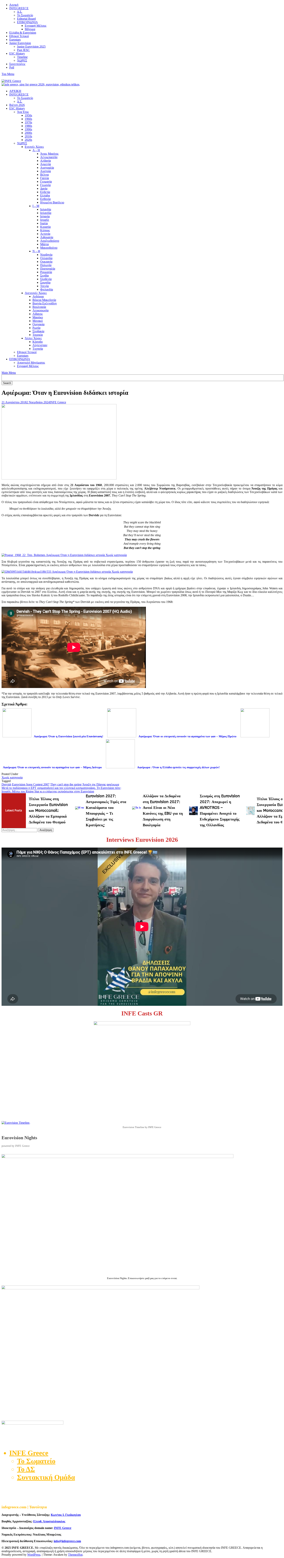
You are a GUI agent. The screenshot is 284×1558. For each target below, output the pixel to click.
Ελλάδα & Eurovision (22, 32)
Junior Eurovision (20, 43)
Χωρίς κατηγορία (12, 777)
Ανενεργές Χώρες (36, 293)
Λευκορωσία (40, 310)
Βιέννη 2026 (17, 105)
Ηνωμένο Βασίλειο (52, 202)
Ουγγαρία (38, 324)
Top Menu (8, 74)
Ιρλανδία (45, 209)
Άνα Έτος (23, 112)
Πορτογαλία (47, 268)
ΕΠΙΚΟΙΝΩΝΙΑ (27, 22)
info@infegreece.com (67, 1541)
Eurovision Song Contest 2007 (30, 784)
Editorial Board (26, 18)
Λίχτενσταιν (39, 345)
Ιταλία (44, 223)
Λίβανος (37, 313)
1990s (28, 129)
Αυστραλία (47, 167)
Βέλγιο (44, 174)
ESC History (17, 53)
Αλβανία (45, 160)
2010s (28, 136)
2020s (28, 139)
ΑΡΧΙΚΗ (15, 91)
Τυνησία (37, 348)
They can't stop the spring (66, 784)
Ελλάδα (45, 195)
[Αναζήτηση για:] (20, 830)
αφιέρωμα (113, 784)
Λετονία (45, 233)
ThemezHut (75, 1554)
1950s (28, 115)
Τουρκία (37, 334)
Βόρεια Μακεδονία (44, 300)
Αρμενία (45, 164)
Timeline (22, 57)
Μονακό (37, 320)
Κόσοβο (37, 341)
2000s (28, 132)
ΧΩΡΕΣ (22, 60)
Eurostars (15, 39)
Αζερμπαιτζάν (49, 157)
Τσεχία (44, 286)
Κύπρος (45, 230)
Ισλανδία (45, 213)
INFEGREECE (19, 8)
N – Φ (36, 251)
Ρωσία (36, 327)
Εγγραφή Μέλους (35, 25)
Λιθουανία (46, 237)
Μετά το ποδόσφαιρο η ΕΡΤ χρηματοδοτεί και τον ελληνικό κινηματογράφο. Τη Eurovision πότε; (61, 788)
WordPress (33, 1554)
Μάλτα (44, 244)
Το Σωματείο (25, 15)
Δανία (43, 188)
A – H (36, 150)
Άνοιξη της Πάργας (94, 784)
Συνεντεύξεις (17, 64)
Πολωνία (45, 265)
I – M (35, 206)
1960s (28, 119)
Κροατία (45, 226)
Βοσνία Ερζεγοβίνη (44, 303)
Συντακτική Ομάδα (46, 1477)
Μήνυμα (30, 29)
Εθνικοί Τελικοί (19, 36)
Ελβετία (45, 192)
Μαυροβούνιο (48, 247)
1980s (28, 125)
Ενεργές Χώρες (34, 146)
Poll (11, 67)
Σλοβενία (46, 279)
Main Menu (9, 372)
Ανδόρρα (38, 296)
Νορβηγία (46, 254)
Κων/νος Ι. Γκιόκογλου (66, 1514)
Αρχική (13, 4)
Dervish (6, 784)
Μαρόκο (37, 317)
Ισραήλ (44, 219)
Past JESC (23, 50)
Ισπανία (45, 216)
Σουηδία (45, 282)
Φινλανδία (46, 289)
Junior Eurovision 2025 (31, 46)
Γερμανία (46, 181)
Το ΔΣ (26, 1469)
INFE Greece (58, 402)
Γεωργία (45, 185)
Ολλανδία (46, 258)
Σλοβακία (38, 331)
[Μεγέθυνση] (277, 1159)
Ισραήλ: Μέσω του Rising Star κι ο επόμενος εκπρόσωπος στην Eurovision (48, 791)
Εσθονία (45, 199)
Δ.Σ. (19, 11)
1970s (28, 122)
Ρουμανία (46, 272)
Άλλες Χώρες (33, 338)
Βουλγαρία (39, 307)
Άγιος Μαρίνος (49, 153)
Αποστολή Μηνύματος (31, 362)
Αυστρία (45, 171)
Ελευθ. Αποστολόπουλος (49, 1521)
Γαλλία (44, 178)
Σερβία (44, 275)
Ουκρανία (46, 261)
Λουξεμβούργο (49, 240)
